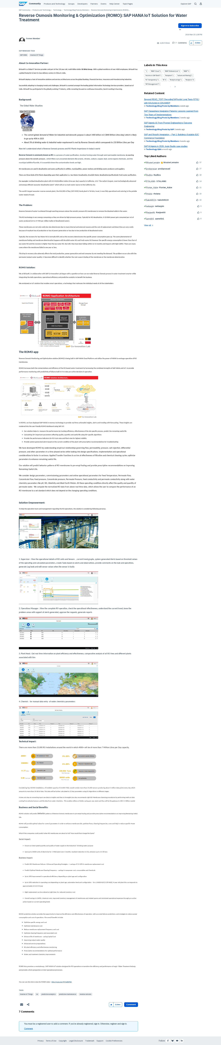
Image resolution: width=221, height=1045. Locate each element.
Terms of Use (51, 1041)
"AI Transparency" (151, 80)
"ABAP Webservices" (172, 71)
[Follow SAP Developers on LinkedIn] (182, 1041)
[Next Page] (174, 87)
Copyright (63, 1041)
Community (35, 4)
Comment (28, 1029)
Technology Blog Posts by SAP (160, 129)
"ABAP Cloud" (155, 71)
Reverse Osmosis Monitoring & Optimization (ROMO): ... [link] (110, 10)
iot (37, 994)
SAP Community (24, 10)
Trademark (89, 1041)
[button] (191, 43)
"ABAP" (185, 71)
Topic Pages (128, 4)
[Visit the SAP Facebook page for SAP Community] (168, 1041)
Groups (71, 4)
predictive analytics (49, 994)
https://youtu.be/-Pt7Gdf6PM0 (62, 982)
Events (103, 4)
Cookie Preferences (114, 1041)
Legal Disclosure (76, 1041)
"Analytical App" (175, 80)
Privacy (40, 1041)
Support (100, 1041)
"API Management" (151, 84)
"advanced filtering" (184, 75)
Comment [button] (131, 1004)
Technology (57, 10)
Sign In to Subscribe (190, 26)
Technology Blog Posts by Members (76, 10)
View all (147, 225)
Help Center (114, 4)
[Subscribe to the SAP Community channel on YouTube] (177, 1041)
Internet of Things (36, 55)
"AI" (164, 80)
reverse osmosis (85, 994)
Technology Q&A (153, 149)
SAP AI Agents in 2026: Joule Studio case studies (165, 146)
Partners (94, 4)
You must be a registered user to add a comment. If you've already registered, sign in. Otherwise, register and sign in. (75, 1024)
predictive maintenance (67, 994)
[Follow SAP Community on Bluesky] (173, 1041)
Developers (82, 4)
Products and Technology (54, 4)
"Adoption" (168, 75)
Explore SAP (186, 4)
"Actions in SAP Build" (152, 75)
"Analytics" (189, 80)
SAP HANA (23, 55)
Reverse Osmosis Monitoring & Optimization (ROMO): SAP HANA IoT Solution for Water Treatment (103, 17)
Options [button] (179, 30)
